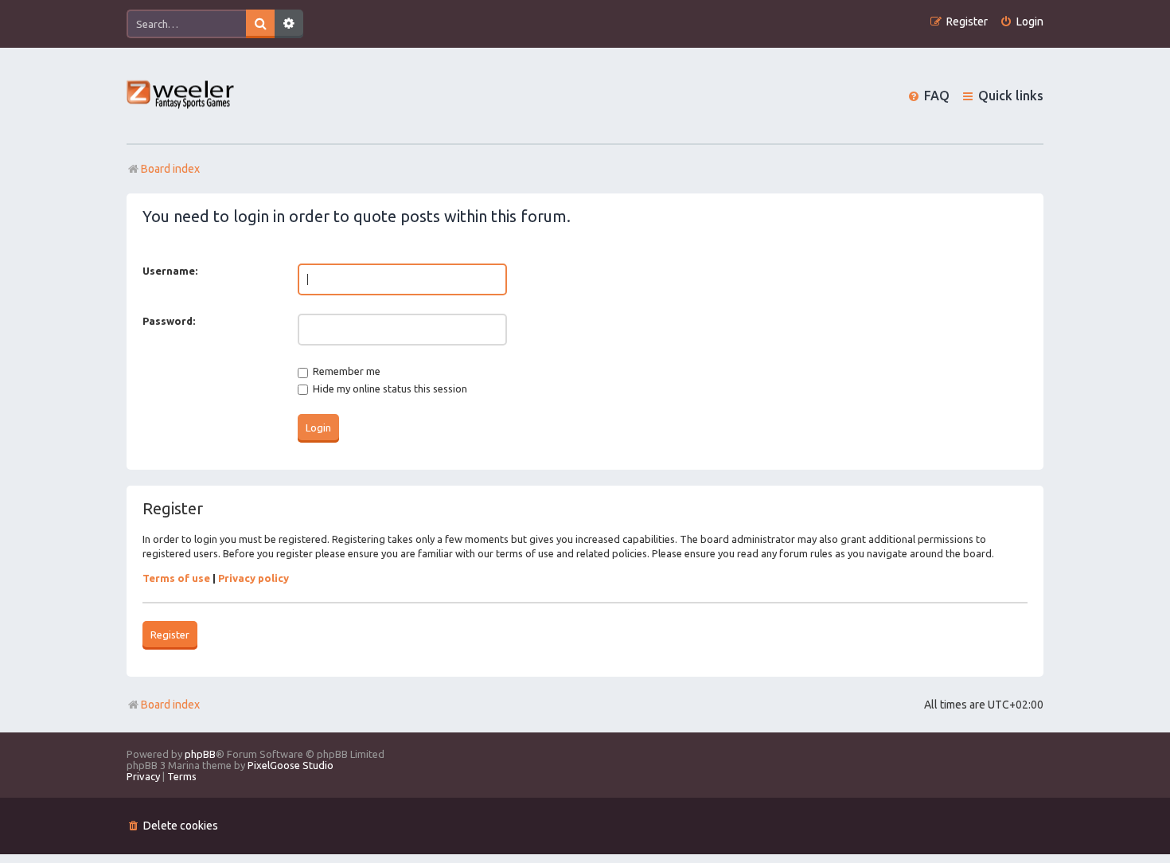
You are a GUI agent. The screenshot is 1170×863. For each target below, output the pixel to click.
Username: (169, 270)
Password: (168, 320)
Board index (170, 704)
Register (169, 634)
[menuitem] (1021, 22)
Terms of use (176, 578)
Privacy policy (253, 578)
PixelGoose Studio (290, 765)
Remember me (345, 371)
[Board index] (181, 95)
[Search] (260, 24)
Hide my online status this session (388, 388)
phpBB (200, 754)
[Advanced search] (289, 24)
